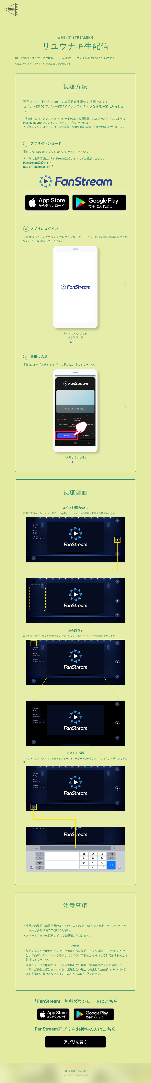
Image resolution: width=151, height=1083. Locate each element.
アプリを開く (75, 1042)
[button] (71, 342)
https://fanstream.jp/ (37, 166)
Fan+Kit (82, 1071)
